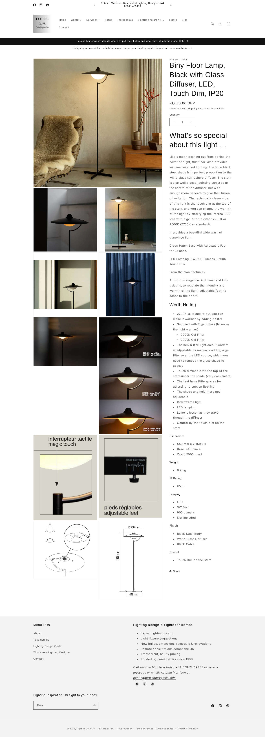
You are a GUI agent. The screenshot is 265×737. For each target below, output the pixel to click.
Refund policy (106, 728)
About (37, 633)
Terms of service (144, 728)
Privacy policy (124, 728)
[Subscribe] (94, 705)
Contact (38, 658)
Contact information (187, 728)
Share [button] (176, 571)
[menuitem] (62, 20)
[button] (213, 24)
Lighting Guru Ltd (85, 728)
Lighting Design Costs (47, 646)
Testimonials (41, 639)
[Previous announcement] (94, 4)
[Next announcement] (171, 4)
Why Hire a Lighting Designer (52, 652)
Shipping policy (165, 728)
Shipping (193, 108)
